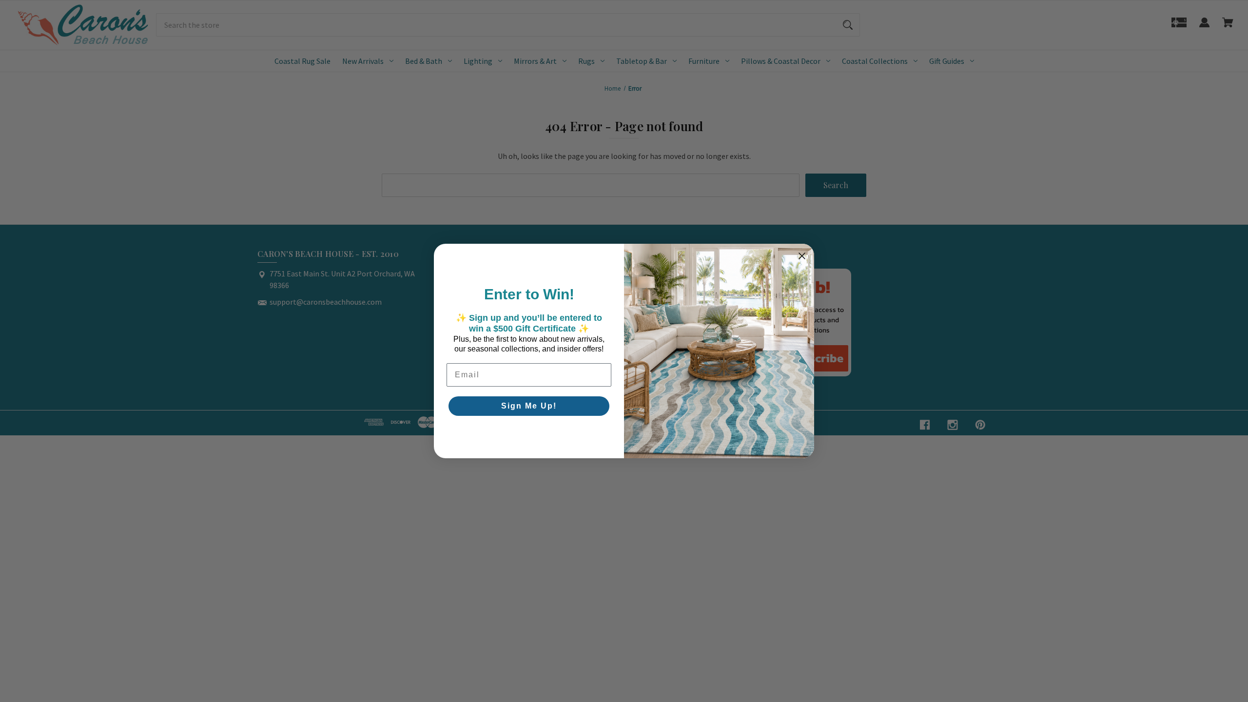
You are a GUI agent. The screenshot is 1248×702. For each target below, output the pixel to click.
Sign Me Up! (529, 406)
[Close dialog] (802, 256)
